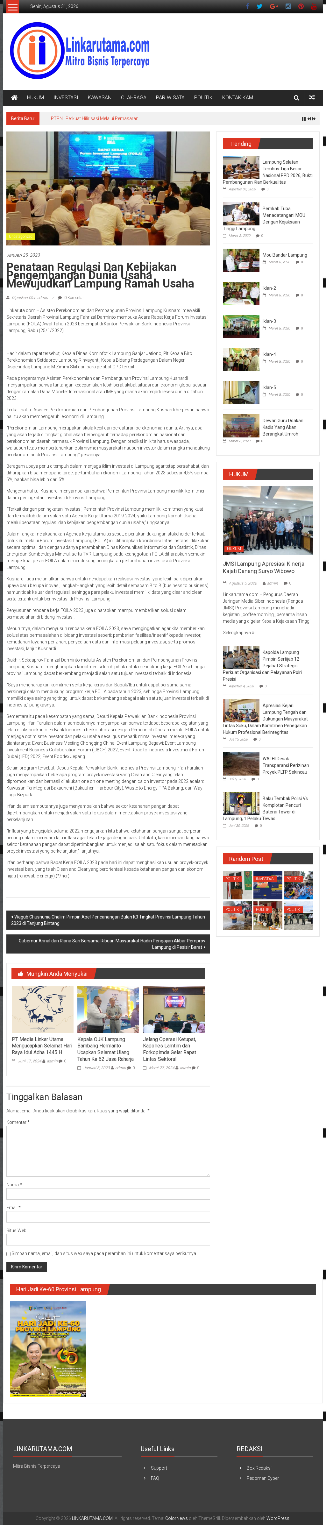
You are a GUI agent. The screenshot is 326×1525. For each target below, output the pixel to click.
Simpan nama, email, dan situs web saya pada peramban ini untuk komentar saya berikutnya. (104, 1253)
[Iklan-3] (241, 326)
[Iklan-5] (241, 392)
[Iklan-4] (241, 359)
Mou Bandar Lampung (285, 255)
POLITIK (203, 98)
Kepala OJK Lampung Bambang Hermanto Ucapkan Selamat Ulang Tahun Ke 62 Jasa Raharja (105, 1049)
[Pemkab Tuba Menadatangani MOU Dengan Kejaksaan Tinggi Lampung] (241, 213)
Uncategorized (20, 236)
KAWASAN (99, 98)
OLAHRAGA (133, 98)
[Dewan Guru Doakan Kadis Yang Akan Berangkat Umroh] (241, 425)
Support (159, 1468)
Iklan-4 (269, 354)
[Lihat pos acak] (312, 97)
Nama (14, 1184)
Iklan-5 (269, 387)
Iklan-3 (269, 321)
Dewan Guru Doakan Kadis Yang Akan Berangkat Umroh (283, 427)
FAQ (155, 1478)
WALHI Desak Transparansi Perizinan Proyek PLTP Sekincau (286, 765)
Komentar (18, 1122)
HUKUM (35, 98)
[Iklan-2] (241, 292)
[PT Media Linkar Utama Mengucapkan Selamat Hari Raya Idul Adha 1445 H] (43, 1008)
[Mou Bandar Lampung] (241, 259)
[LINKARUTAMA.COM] (14, 98)
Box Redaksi (259, 1468)
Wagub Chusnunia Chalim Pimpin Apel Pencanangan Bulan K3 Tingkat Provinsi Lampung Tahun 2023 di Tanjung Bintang (108, 920)
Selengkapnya (237, 632)
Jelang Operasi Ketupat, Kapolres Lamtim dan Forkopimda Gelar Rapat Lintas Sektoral (169, 1049)
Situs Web (16, 1230)
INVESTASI (65, 98)
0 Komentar (73, 297)
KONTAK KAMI (238, 98)
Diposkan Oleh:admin (30, 297)
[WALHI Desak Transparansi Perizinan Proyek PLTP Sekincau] (241, 763)
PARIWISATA (170, 98)
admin (52, 1061)
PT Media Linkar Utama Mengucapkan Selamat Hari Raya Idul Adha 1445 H (42, 1046)
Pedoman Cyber (263, 1478)
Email (13, 1207)
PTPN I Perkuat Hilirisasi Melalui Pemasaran (94, 118)
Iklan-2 (269, 288)
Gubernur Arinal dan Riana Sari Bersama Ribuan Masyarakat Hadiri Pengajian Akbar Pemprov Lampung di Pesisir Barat (112, 944)
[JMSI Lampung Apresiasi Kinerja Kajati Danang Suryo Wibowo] (268, 520)
